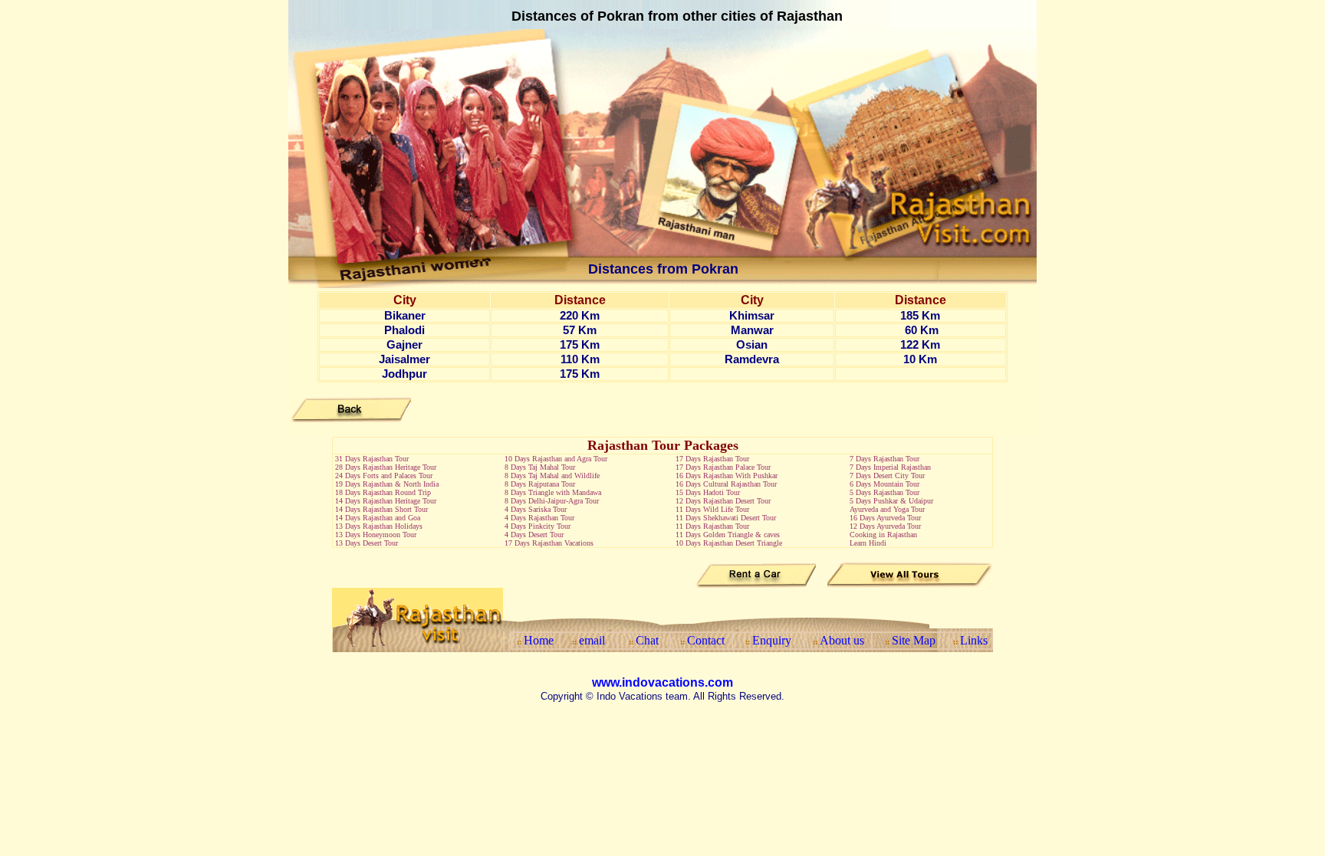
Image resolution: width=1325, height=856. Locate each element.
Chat (647, 640)
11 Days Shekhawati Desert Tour (726, 517)
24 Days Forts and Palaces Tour (383, 475)
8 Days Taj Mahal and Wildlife (552, 475)
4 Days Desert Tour (534, 534)
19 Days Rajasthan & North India (387, 484)
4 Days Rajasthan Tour (539, 517)
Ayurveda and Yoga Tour (887, 509)
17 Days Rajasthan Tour (712, 458)
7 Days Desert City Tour (887, 475)
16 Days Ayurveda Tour (886, 517)
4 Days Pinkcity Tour (537, 526)
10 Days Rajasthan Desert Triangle (729, 543)
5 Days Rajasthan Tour (884, 492)
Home (539, 640)
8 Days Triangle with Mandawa (553, 492)
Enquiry (771, 640)
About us (842, 640)
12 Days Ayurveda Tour (885, 526)
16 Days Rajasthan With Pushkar (727, 475)
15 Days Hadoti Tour (708, 492)
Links (974, 640)
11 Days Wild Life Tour (712, 509)
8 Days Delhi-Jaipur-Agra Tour (552, 501)
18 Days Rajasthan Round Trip (383, 492)
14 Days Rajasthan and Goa (377, 517)
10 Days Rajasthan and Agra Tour (556, 458)
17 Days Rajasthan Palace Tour (723, 467)
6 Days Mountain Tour (884, 484)
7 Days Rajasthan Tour (884, 458)
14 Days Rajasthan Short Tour (381, 509)
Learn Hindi (866, 543)
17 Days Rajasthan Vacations (549, 543)
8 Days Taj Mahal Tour (540, 467)
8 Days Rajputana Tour (540, 484)
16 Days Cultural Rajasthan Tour (726, 484)
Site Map (913, 640)
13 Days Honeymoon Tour (375, 534)
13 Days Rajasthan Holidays (378, 526)
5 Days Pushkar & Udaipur (891, 501)
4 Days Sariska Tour (536, 509)
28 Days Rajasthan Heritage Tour (385, 467)
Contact (706, 640)
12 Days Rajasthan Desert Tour (723, 501)
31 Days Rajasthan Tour (372, 458)
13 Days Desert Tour (366, 543)
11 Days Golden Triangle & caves (728, 534)
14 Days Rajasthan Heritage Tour (385, 501)
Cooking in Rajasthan (883, 534)
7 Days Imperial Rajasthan (890, 467)
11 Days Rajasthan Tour (712, 526)
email (592, 640)
